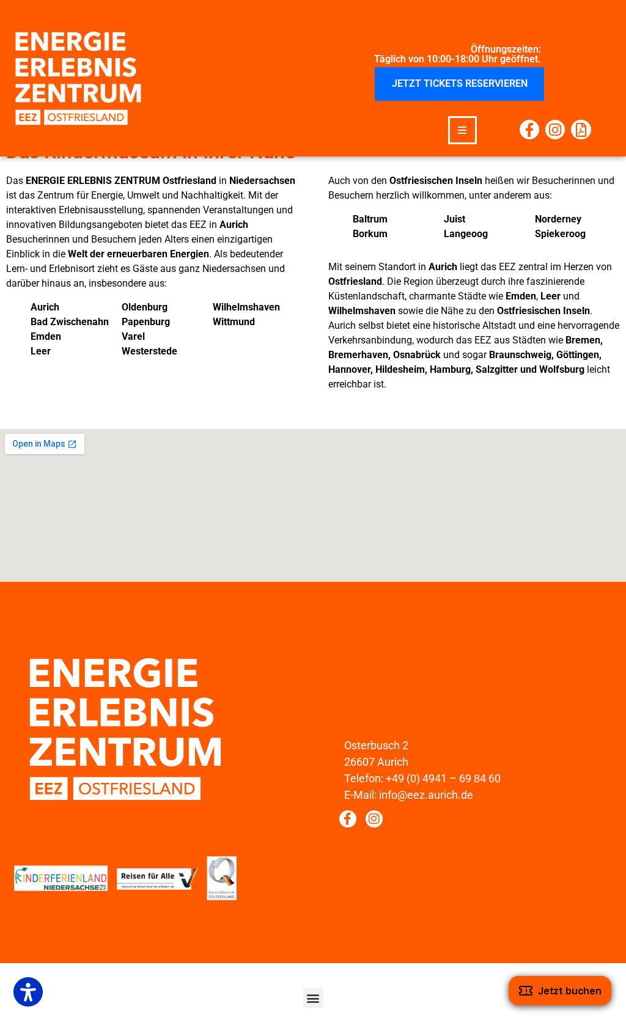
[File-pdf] (581, 129)
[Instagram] (555, 129)
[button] (462, 130)
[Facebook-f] (529, 129)
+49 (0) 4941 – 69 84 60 (443, 778)
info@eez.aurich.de (426, 794)
